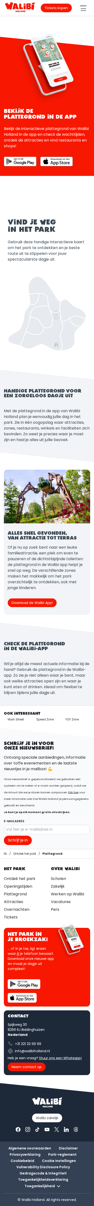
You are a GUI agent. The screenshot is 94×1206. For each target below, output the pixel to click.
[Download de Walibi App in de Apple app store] (22, 998)
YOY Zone (72, 719)
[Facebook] (18, 1129)
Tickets (11, 917)
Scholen (58, 878)
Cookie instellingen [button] (59, 1160)
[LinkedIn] (66, 1129)
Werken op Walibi (67, 894)
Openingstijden (18, 886)
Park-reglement (62, 1154)
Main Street (16, 719)
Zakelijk (58, 886)
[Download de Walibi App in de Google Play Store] (24, 984)
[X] (56, 1129)
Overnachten (16, 909)
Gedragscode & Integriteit (43, 1173)
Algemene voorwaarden (29, 1148)
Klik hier (73, 792)
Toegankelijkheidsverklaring (43, 1179)
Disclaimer (68, 1148)
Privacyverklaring (25, 1154)
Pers (55, 909)
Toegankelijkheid (40, 1186)
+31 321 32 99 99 (28, 1043)
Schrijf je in (18, 840)
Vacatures (61, 901)
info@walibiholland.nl (32, 1051)
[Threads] (76, 1129)
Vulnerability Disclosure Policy (43, 1167)
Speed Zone (45, 719)
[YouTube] (47, 1129)
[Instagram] (27, 1129)
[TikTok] (37, 1129)
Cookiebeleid (22, 1160)
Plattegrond (15, 894)
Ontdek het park (19, 878)
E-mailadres (14, 821)
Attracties (13, 901)
